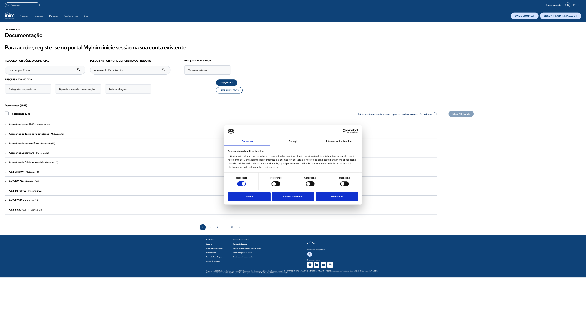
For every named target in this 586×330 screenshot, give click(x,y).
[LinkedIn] (316, 265)
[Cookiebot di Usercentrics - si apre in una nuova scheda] (345, 131)
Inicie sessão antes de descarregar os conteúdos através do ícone (397, 113)
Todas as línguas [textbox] (118, 89)
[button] (553, 5)
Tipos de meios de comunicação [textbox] (77, 89)
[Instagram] (330, 265)
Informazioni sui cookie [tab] (338, 141)
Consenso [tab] (247, 141)
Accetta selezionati (293, 196)
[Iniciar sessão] (567, 4)
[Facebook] (310, 265)
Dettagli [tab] (293, 141)
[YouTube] (323, 265)
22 (232, 227)
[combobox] (22, 4)
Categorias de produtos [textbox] (22, 89)
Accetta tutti (336, 196)
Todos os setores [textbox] (197, 70)
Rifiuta (249, 196)
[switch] (275, 184)
